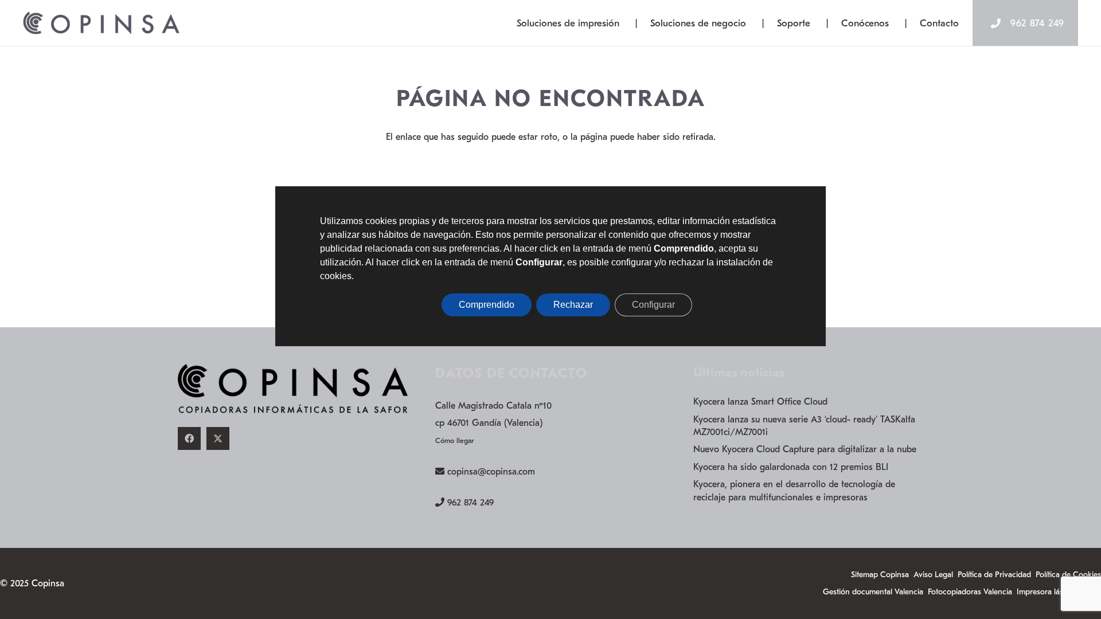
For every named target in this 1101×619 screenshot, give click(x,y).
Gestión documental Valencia (873, 592)
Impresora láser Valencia (1059, 592)
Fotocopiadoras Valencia (970, 592)
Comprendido (486, 305)
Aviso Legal (933, 574)
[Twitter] (217, 438)
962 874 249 (470, 502)
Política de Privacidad (994, 574)
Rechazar (573, 305)
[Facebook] (189, 438)
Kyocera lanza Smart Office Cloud (760, 402)
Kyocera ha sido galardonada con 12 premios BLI (790, 467)
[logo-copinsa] (101, 22)
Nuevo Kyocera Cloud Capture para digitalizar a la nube (804, 449)
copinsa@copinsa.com (491, 472)
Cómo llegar (454, 440)
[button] (628, 23)
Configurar (653, 305)
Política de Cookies (1068, 574)
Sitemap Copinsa (880, 574)
